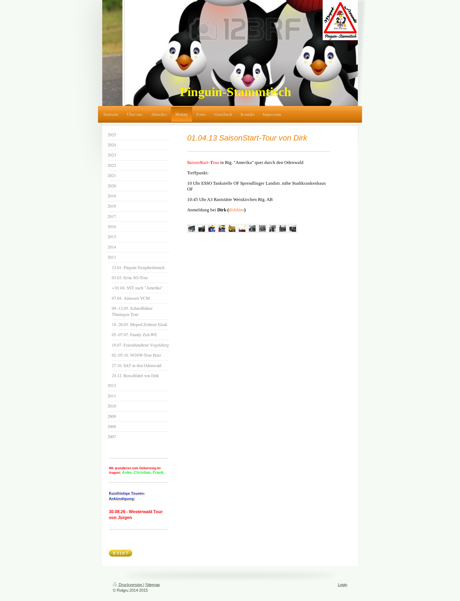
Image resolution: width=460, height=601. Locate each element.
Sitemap (152, 584)
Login (342, 584)
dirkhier (236, 209)
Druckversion (130, 584)
